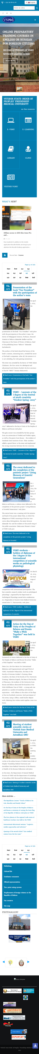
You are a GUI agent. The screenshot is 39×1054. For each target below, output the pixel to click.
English (32, 2)
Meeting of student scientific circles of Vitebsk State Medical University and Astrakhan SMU (23, 729)
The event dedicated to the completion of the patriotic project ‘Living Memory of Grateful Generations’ (24, 472)
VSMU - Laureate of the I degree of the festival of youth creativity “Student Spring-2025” (24, 396)
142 (22, 269)
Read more (10, 61)
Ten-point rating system (13, 887)
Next (26, 277)
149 (8, 277)
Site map (7, 906)
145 (14, 273)
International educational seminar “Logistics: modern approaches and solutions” (18, 826)
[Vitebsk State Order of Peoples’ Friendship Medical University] (14, 19)
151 (20, 277)
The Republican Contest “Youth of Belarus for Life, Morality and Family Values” (18, 802)
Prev (15, 269)
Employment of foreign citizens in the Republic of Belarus (17, 894)
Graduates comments (11, 877)
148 (33, 273)
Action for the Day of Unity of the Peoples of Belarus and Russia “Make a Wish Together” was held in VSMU (24, 630)
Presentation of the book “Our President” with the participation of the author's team (25, 291)
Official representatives (12, 882)
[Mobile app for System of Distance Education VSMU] (16, 218)
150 (14, 277)
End (33, 277)
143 (28, 269)
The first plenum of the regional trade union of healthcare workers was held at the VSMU (19, 818)
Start (8, 269)
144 (8, 273)
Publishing (7, 866)
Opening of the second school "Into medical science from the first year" (18, 833)
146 (20, 273)
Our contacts (8, 900)
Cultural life (8, 871)
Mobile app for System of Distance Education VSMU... (17, 234)
